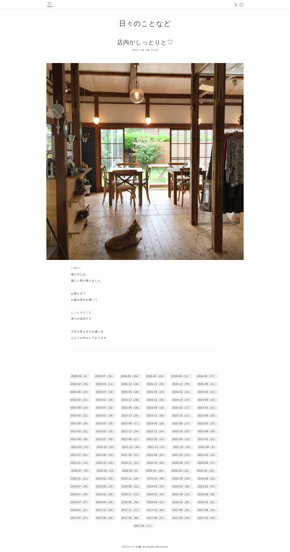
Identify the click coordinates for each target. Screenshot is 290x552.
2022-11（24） (156, 431)
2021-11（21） (157, 447)
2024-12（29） (130, 399)
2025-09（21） (207, 384)
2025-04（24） (181, 392)
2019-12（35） (105, 478)
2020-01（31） (80, 478)
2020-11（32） (130, 462)
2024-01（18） (105, 415)
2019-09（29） (181, 478)
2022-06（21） (130, 439)
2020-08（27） (207, 462)
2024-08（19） (80, 407)
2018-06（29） (105, 502)
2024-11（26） (156, 399)
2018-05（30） (130, 502)
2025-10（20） (181, 384)
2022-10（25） (181, 431)
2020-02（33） (206, 470)
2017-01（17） (143, 525)
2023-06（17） (130, 423)
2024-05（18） (156, 407)
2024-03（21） (207, 407)
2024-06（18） (130, 407)
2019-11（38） (130, 478)
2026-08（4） (80, 376)
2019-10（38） (156, 478)
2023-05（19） (156, 423)
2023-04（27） (181, 423)
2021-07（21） (80, 455)
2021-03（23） (181, 455)
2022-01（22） (106, 447)
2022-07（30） (105, 439)
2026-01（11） (105, 384)
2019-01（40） (80, 494)
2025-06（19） (130, 392)
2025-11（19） (156, 384)
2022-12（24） (130, 431)
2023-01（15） (105, 431)
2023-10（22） (181, 415)
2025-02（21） (80, 399)
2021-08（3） (207, 447)
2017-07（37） (80, 518)
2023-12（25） (130, 415)
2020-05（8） (131, 470)
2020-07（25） (80, 470)
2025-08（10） (80, 392)
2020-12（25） (105, 462)
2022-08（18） (80, 439)
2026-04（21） (181, 376)
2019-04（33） (156, 486)
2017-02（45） (207, 518)
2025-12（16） (130, 384)
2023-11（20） (156, 415)
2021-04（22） (156, 455)
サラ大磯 (136, 547)
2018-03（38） (181, 502)
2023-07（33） (105, 423)
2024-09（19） (207, 399)
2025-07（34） (105, 392)
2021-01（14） (80, 462)
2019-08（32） (207, 478)
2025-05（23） (156, 392)
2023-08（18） (80, 423)
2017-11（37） (130, 510)
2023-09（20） (207, 415)
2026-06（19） (130, 376)
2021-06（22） (105, 455)
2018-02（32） (207, 502)
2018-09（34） (181, 494)
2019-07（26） (80, 486)
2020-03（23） (181, 470)
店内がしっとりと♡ (145, 42)
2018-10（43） (156, 494)
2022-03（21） (207, 439)
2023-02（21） (80, 431)
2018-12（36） (105, 494)
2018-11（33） (130, 494)
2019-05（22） (130, 486)
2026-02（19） (80, 384)
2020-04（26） (155, 470)
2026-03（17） (206, 376)
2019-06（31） (105, 486)
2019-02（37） (207, 486)
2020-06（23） (106, 470)
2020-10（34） (156, 462)
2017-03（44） (181, 518)
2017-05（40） (130, 518)
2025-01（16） (105, 399)
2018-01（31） (80, 510)
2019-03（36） (181, 486)
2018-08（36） (207, 494)
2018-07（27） (80, 502)
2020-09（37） (181, 462)
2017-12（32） (105, 510)
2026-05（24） (155, 376)
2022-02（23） (80, 447)
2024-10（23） (181, 399)
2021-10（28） (182, 447)
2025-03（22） (207, 392)
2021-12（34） (131, 447)
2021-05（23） (130, 455)
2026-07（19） (104, 376)
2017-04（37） (156, 518)
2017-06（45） (105, 518)
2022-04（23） (181, 439)
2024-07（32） (105, 407)
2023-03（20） (207, 423)
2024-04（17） (181, 407)
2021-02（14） (207, 455)
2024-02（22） (80, 415)
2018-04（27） (156, 502)
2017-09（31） (181, 510)
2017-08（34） (207, 510)
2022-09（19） (207, 431)
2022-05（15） (156, 439)
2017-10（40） (156, 510)
